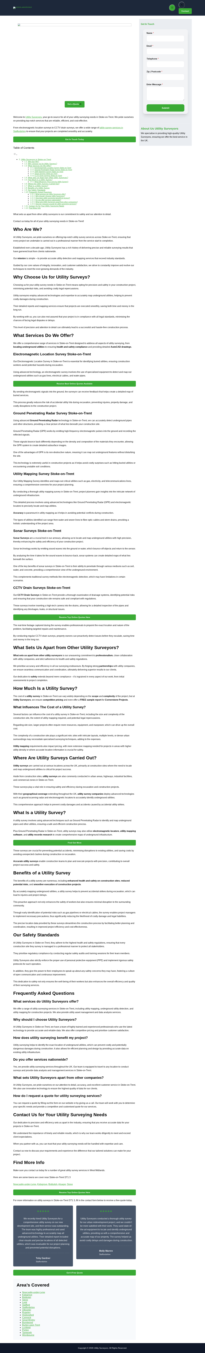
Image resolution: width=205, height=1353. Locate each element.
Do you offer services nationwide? (48, 200)
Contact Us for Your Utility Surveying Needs (46, 206)
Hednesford (28, 1315)
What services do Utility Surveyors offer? (50, 194)
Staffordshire (28, 1307)
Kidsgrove (42, 1184)
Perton (25, 1330)
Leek (24, 1302)
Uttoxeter (26, 1310)
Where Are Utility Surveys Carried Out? (43, 184)
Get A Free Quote (75, 1273)
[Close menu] (182, 5)
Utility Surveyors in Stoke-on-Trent (36, 159)
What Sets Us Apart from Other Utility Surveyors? (48, 178)
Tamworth (27, 1332)
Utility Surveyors (34, 117)
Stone (70, 1184)
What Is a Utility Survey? (38, 186)
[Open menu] (172, 7)
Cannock (26, 1317)
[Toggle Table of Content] (15, 154)
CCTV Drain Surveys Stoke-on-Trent (48, 175)
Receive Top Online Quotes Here (74, 617)
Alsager (62, 1184)
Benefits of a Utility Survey (39, 188)
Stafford (26, 1305)
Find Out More (74, 843)
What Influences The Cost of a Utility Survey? (51, 182)
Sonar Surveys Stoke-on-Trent (45, 174)
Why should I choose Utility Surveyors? (50, 196)
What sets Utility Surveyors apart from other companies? (56, 202)
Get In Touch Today (74, 139)
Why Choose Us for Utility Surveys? (42, 164)
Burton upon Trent (31, 1325)
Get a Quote (73, 104)
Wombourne (28, 1335)
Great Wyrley (28, 1320)
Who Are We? (33, 162)
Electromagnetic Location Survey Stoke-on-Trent (52, 168)
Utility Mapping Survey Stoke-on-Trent (48, 172)
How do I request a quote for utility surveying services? (56, 204)
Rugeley (26, 1312)
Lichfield (26, 1327)
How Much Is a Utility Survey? (40, 180)
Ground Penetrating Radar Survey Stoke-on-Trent (53, 170)
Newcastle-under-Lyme (24, 1184)
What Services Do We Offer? (39, 166)
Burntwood (27, 1322)
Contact (185, 11)
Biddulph (52, 1184)
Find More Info (35, 208)
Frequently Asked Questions (40, 192)
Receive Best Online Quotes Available (74, 384)
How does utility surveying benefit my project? (52, 198)
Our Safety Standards (36, 190)
